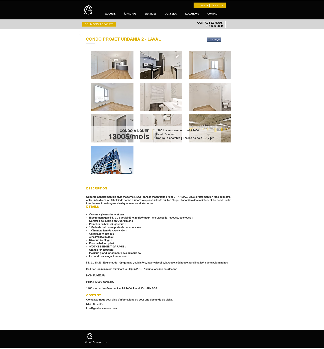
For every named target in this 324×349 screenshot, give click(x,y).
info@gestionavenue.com (101, 308)
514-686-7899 (214, 26)
